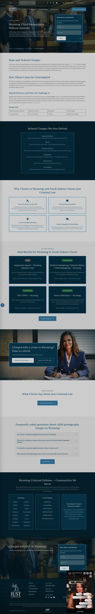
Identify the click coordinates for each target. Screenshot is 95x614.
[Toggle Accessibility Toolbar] (2, 305)
